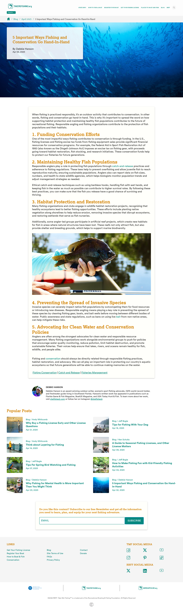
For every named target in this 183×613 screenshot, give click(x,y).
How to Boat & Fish (16, 557)
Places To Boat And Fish (150, 7)
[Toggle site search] (174, 7)
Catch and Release (69, 372)
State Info (82, 7)
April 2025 (26, 19)
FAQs (49, 557)
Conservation (13, 560)
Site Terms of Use (55, 553)
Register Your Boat (111, 7)
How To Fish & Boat (95, 7)
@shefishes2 (96, 399)
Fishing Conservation (45, 372)
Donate (83, 553)
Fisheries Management (94, 372)
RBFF (168, 7)
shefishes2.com (57, 399)
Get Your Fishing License (130, 7)
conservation (53, 358)
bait (118, 317)
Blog (163, 7)
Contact (84, 550)
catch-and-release (122, 166)
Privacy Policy (53, 560)
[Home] (9, 19)
